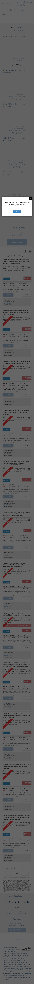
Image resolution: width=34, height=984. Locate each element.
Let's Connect (17, 930)
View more (17, 242)
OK (17, 211)
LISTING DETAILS (8, 295)
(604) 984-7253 (9, 3)
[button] (8, 3)
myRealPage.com (20, 940)
